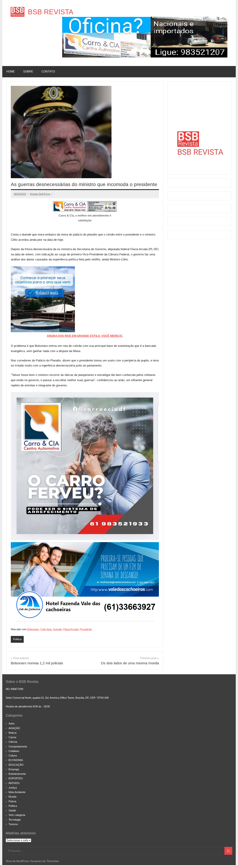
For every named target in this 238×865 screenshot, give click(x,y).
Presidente (86, 629)
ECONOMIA (16, 760)
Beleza (12, 732)
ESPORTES (16, 778)
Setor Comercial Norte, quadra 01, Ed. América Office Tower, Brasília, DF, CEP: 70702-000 (57, 697)
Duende (57, 629)
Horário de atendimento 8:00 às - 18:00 (28, 706)
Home (10, 71)
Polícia (12, 801)
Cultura (13, 755)
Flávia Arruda (70, 629)
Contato (48, 71)
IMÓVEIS (14, 783)
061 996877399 (14, 689)
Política (17, 639)
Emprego (14, 769)
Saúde (12, 810)
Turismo (13, 824)
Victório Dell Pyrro (40, 193)
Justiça (13, 787)
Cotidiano (14, 751)
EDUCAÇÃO (16, 764)
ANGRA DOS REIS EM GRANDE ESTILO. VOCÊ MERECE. (85, 335)
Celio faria (46, 629)
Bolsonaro (33, 629)
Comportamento (18, 746)
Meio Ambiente (17, 792)
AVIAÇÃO (14, 728)
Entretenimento (17, 773)
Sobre (28, 71)
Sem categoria (17, 814)
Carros (12, 737)
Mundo (12, 796)
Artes (12, 723)
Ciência (13, 741)
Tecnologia (15, 819)
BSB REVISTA (50, 12)
